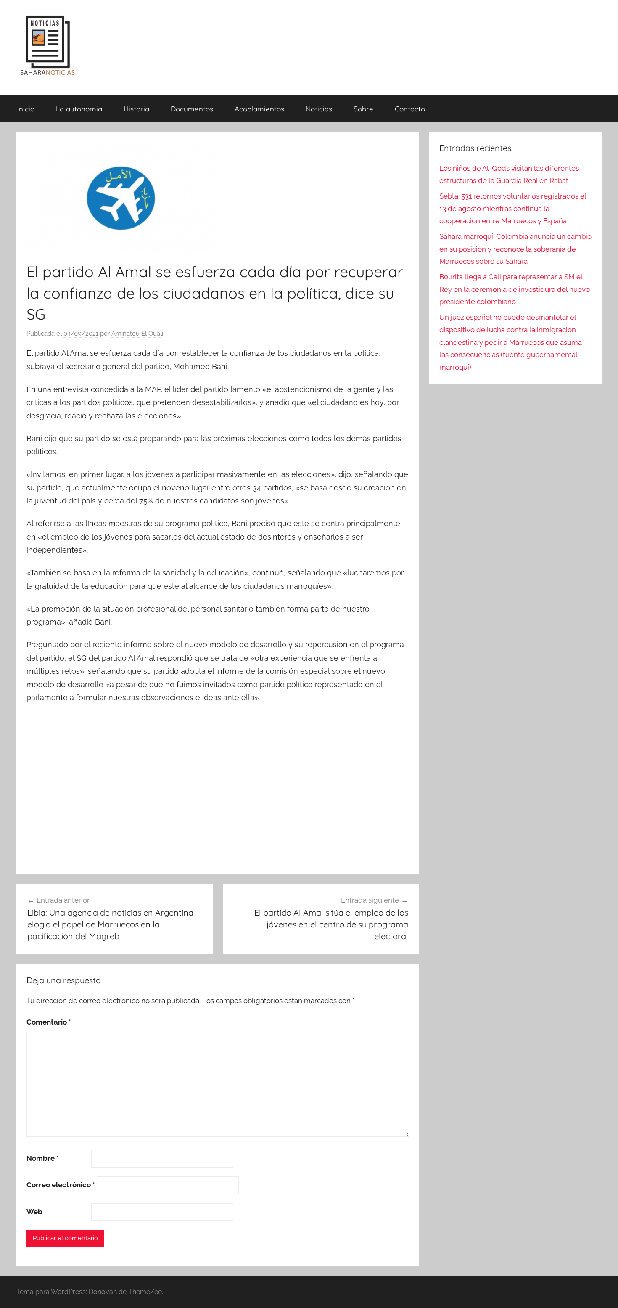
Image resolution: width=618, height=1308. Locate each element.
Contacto (410, 108)
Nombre (42, 1158)
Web (34, 1211)
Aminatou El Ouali (137, 333)
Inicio (25, 108)
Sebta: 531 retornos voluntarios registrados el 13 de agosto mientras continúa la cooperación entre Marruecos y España (512, 208)
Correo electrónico (60, 1185)
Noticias (319, 108)
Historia (136, 108)
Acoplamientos (259, 108)
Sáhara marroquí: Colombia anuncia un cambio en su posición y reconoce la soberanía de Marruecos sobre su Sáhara (515, 249)
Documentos (192, 108)
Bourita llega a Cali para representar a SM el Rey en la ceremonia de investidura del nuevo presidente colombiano (514, 289)
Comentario (48, 1022)
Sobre (363, 108)
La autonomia (79, 108)
